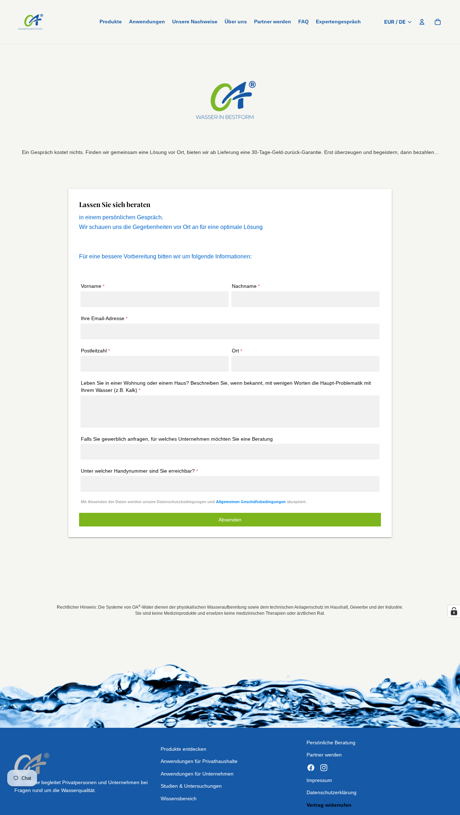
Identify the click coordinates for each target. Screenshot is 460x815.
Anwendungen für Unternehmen (197, 774)
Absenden (230, 520)
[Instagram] (323, 767)
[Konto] (422, 22)
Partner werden (324, 755)
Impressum (319, 780)
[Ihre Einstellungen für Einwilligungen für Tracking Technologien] (454, 611)
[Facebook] (311, 767)
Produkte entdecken (183, 749)
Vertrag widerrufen (329, 805)
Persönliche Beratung (331, 742)
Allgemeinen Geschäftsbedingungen (251, 502)
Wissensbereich (179, 798)
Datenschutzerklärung (331, 792)
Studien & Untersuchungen (191, 786)
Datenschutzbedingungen (181, 502)
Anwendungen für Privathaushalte (199, 761)
